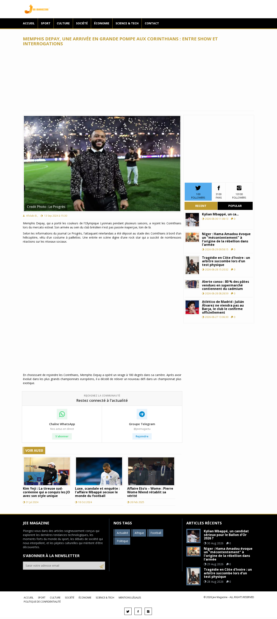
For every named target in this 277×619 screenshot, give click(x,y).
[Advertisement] (138, 78)
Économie (101, 23)
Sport (45, 23)
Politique (122, 541)
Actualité (122, 533)
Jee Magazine (36, 9)
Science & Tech (127, 23)
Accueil (29, 23)
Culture (63, 23)
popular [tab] (235, 206)
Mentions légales (130, 597)
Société (82, 23)
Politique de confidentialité (42, 601)
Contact (152, 23)
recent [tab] (200, 206)
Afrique (139, 533)
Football (155, 533)
